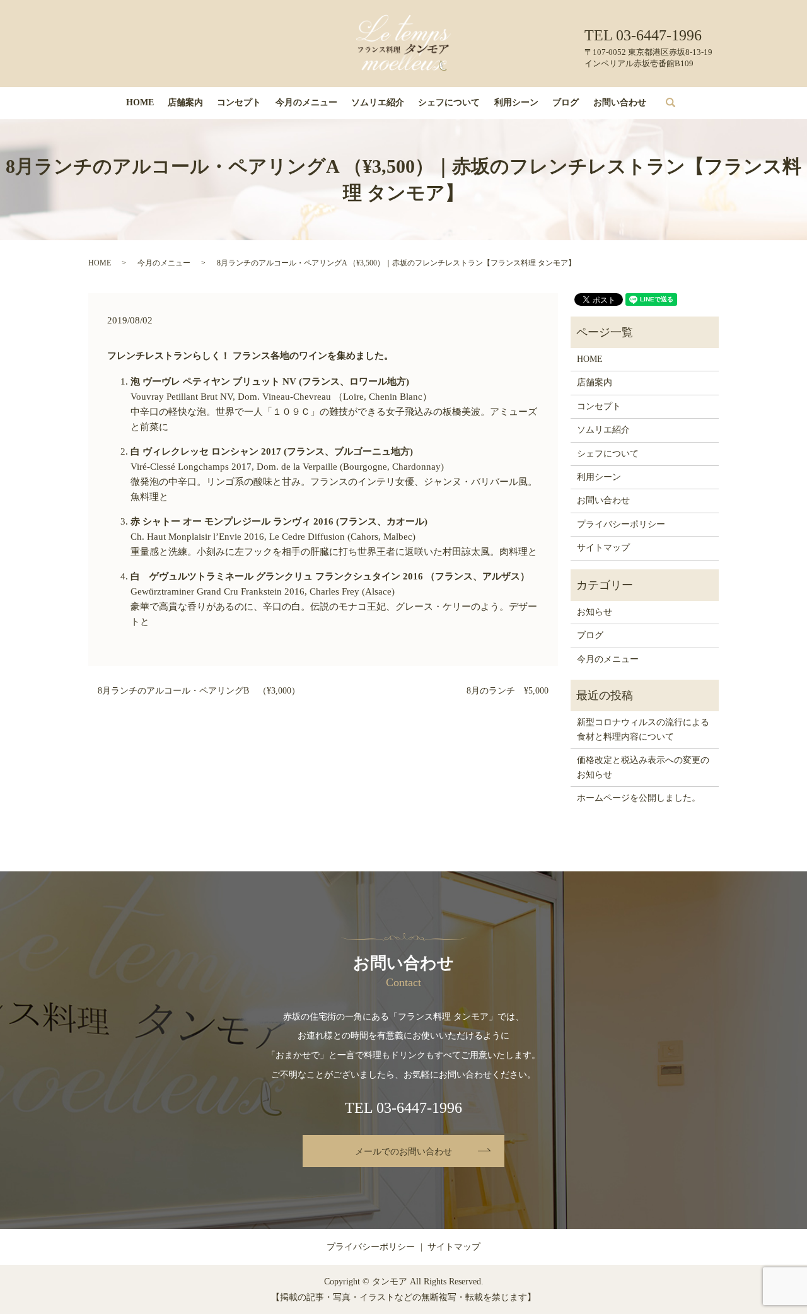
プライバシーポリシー (621, 524)
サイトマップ (603, 547)
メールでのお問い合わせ (403, 1151)
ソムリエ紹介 (377, 102)
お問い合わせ (619, 102)
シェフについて (449, 102)
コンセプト (239, 102)
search (679, 103)
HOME (140, 102)
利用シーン (516, 102)
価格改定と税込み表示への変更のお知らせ (643, 767)
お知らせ (594, 612)
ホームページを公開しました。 (638, 798)
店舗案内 (185, 102)
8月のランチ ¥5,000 (508, 690)
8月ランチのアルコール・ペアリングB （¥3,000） (199, 690)
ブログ (565, 102)
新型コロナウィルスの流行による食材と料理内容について (643, 729)
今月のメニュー (306, 102)
